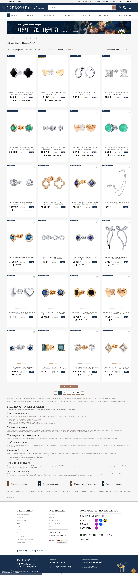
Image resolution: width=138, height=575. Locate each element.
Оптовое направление (57, 534)
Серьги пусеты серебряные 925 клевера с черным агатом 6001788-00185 (21, 93)
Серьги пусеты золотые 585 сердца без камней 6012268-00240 (85, 148)
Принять (35, 571)
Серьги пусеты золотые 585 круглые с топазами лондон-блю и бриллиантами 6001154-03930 (21, 258)
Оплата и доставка (14, 1)
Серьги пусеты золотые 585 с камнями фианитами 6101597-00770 (85, 368)
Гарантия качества (23, 533)
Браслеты (66, 492)
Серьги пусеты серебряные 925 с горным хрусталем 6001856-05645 (116, 148)
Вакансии (20, 517)
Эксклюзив (11, 497)
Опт (49, 526)
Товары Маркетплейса (122, 492)
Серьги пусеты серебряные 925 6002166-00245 (84, 93)
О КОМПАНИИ (25, 510)
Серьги (27, 492)
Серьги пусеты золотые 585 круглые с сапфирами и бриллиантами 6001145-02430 (53, 313)
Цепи (81, 492)
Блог (18, 526)
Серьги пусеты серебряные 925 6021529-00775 (116, 203)
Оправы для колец (51, 492)
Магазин (51, 517)
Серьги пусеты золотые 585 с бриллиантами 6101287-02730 (53, 203)
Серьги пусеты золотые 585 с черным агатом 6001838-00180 (84, 313)
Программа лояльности (25, 539)
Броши (85, 492)
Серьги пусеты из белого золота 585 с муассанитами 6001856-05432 (21, 203)
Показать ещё (69, 386)
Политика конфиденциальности (69, 573)
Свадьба (40, 492)
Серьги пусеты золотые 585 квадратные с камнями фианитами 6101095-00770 (116, 368)
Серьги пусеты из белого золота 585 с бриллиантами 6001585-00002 (53, 148)
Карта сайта (21, 542)
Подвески (74, 492)
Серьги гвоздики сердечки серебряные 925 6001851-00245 (21, 313)
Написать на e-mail (92, 562)
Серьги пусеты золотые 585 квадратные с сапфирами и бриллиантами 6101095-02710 (84, 203)
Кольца (33, 492)
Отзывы (19, 530)
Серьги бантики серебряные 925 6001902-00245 (116, 258)
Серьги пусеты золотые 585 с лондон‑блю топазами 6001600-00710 (53, 368)
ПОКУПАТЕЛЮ (56, 510)
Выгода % (20, 492)
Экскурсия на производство (99, 510)
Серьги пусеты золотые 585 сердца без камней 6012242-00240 (116, 313)
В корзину (22, 104)
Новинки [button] (29, 49)
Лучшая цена (12, 492)
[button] (51, 49)
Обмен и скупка (53, 520)
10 (78, 393)
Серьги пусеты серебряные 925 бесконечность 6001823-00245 (53, 258)
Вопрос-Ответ (21, 520)
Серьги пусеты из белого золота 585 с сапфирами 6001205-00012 (21, 368)
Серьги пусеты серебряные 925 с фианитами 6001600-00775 (116, 93)
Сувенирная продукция (105, 492)
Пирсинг (92, 492)
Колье (60, 492)
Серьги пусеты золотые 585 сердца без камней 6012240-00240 (53, 93)
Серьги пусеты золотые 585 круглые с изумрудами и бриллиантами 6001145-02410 (21, 148)
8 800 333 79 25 (124, 1)
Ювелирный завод (23, 514)
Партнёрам (20, 536)
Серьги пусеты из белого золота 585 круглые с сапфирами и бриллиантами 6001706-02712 (85, 258)
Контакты (51, 514)
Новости (19, 523)
